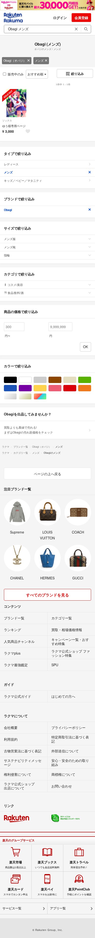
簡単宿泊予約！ (79, 864)
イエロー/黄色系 (46, 388)
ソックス (7, 120)
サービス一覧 (11, 908)
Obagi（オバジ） (14, 60)
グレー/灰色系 (46, 380)
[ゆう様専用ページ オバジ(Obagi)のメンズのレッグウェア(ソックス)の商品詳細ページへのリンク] (16, 103)
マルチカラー (46, 396)
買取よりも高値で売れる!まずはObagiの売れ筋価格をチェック (28, 429)
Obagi (8, 210)
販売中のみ (16, 74)
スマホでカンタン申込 (15, 892)
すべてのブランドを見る (47, 595)
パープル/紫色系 (31, 388)
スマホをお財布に (47, 892)
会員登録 (81, 17)
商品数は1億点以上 (15, 864)
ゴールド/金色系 (31, 396)
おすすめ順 (36, 74)
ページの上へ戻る (47, 473)
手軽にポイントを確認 (79, 892)
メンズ (39, 60)
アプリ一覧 (58, 908)
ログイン (60, 17)
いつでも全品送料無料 (47, 864)
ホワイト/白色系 (31, 380)
